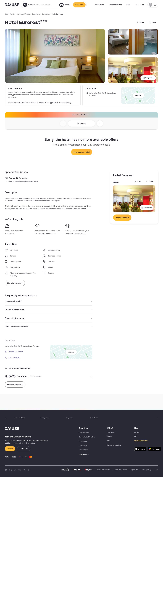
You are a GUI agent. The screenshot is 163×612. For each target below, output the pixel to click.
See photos (149, 78)
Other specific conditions (16, 326)
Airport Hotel (94, 418)
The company (111, 432)
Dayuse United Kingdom (87, 437)
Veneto (12, 14)
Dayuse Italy (83, 446)
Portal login (24, 449)
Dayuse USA (83, 441)
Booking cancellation (141, 441)
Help (128, 5)
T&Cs (156, 470)
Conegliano (36, 14)
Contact (136, 432)
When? (83, 123)
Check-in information (14, 309)
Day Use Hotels (20, 418)
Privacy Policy (146, 470)
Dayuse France (84, 433)
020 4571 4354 (14, 358)
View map (138, 95)
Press (108, 441)
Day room (69, 418)
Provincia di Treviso (23, 14)
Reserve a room (122, 217)
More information (15, 283)
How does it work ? (115, 5)
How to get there (15, 351)
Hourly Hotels (44, 418)
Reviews (109, 436)
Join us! (10, 449)
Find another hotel (82, 152)
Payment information (14, 318)
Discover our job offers (114, 445)
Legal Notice (134, 470)
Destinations (99, 5)
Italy (6, 14)
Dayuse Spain (83, 450)
